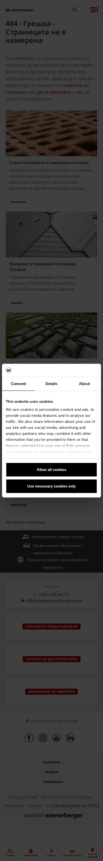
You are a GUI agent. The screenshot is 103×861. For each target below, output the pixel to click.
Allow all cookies (51, 469)
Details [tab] (52, 384)
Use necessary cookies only (51, 486)
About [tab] (84, 384)
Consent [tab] (18, 384)
